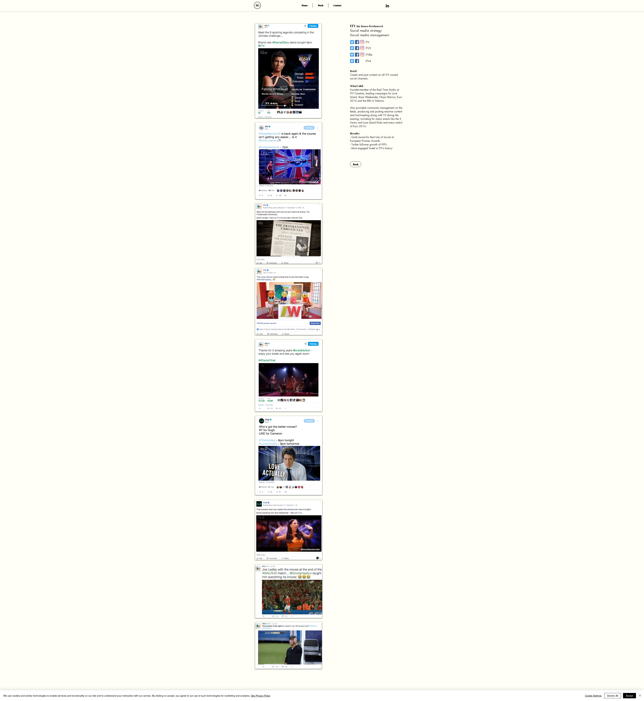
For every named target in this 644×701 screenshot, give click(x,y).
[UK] (362, 42)
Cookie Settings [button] (593, 695)
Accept (629, 695)
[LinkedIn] (387, 5)
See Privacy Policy (260, 695)
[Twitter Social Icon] (352, 42)
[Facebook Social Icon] (357, 42)
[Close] (640, 695)
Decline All (612, 695)
